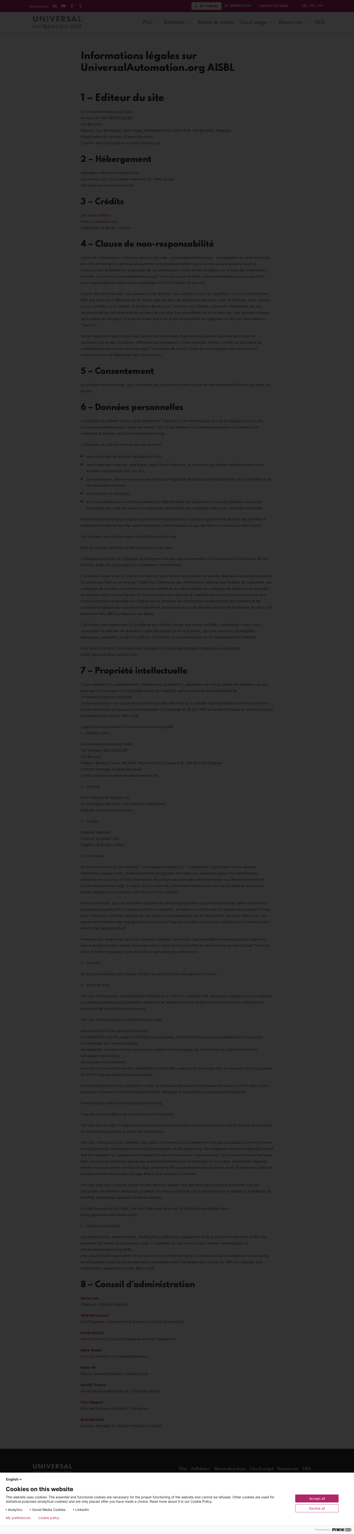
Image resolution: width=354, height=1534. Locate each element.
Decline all (317, 1508)
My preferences (18, 1518)
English (12, 1479)
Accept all (317, 1498)
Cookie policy (48, 1518)
